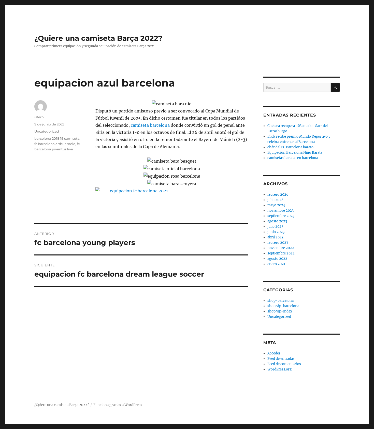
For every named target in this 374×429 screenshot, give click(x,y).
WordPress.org (279, 369)
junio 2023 (275, 232)
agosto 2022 (277, 258)
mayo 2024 (276, 205)
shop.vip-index (279, 311)
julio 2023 (275, 226)
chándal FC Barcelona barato (290, 147)
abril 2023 (275, 237)
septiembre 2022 (281, 253)
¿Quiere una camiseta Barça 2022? (98, 38)
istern (39, 117)
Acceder (273, 353)
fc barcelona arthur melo (54, 144)
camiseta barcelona (150, 125)
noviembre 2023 (280, 210)
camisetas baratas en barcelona (292, 158)
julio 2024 (275, 200)
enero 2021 (276, 264)
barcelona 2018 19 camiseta (56, 138)
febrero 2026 (278, 194)
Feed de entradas (281, 358)
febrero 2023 (277, 242)
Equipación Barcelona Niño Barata (294, 152)
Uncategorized (46, 131)
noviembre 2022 (280, 248)
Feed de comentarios (284, 364)
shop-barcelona (280, 300)
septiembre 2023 (280, 216)
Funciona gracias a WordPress (117, 405)
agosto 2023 (277, 221)
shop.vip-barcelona (283, 306)
